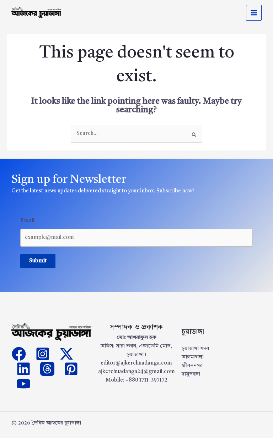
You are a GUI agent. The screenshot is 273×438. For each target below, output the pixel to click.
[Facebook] (18, 353)
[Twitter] (66, 353)
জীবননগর (192, 365)
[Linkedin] (23, 368)
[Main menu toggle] (254, 13)
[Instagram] (42, 353)
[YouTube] (23, 383)
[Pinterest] (71, 368)
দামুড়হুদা (191, 374)
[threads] (47, 368)
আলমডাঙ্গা (193, 357)
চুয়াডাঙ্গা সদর (195, 348)
